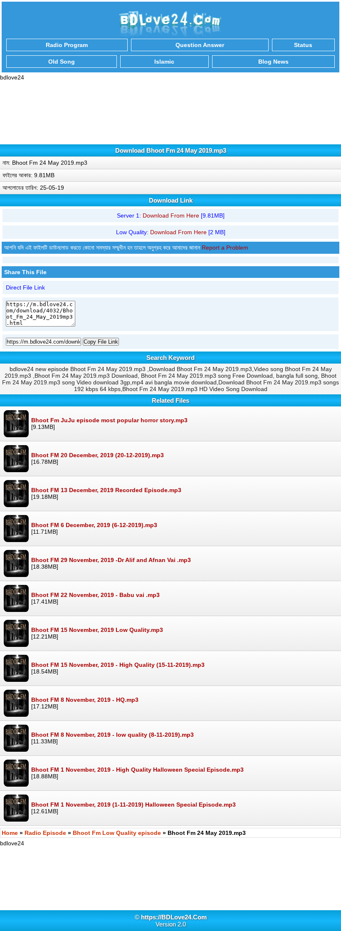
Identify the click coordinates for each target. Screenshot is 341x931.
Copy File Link (101, 342)
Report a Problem (225, 247)
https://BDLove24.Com (174, 917)
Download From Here (171, 215)
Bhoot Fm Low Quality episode (117, 832)
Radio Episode (45, 832)
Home (10, 832)
